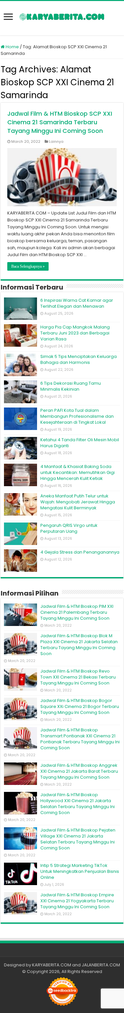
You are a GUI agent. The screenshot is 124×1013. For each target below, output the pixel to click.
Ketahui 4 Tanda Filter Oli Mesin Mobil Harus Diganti (79, 443)
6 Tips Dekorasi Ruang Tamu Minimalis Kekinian (70, 386)
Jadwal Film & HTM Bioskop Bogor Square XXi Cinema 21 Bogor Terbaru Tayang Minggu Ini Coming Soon (79, 706)
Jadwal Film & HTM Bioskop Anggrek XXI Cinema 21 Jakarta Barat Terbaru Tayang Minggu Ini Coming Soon (79, 771)
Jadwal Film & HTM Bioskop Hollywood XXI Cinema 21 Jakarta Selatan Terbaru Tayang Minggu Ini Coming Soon (77, 804)
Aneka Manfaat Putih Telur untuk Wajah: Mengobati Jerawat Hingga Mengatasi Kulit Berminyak (77, 502)
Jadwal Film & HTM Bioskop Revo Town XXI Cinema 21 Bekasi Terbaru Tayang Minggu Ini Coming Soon (78, 677)
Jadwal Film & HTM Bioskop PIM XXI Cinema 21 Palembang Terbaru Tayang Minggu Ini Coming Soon (76, 612)
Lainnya (56, 141)
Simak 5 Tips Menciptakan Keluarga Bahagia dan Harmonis (78, 359)
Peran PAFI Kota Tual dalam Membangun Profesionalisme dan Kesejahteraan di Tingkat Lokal (77, 416)
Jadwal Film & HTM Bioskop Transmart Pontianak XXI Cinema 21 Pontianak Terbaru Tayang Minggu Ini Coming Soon (80, 739)
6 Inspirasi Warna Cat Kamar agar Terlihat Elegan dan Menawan (76, 303)
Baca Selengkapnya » (28, 266)
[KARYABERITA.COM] (62, 18)
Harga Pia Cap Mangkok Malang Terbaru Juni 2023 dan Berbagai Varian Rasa (75, 333)
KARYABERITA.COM (51, 965)
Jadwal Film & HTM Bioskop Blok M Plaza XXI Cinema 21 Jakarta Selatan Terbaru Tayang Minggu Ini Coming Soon (79, 645)
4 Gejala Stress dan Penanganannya (79, 552)
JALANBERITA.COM (101, 965)
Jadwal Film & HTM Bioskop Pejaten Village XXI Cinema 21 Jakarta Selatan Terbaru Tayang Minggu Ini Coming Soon (77, 839)
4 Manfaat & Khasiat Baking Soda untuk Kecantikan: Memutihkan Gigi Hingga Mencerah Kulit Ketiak (77, 472)
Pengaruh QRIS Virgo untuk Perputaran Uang (69, 528)
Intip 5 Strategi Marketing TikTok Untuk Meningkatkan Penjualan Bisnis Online (79, 871)
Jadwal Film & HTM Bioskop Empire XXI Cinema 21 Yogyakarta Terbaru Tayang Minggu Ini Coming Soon (77, 901)
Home (12, 47)
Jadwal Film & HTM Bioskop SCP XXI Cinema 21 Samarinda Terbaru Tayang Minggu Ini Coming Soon (59, 122)
